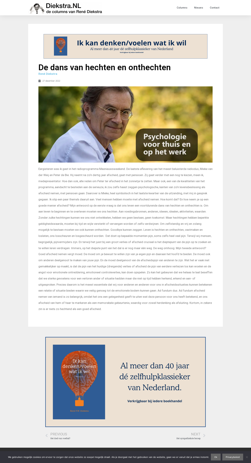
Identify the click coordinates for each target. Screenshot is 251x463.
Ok (215, 457)
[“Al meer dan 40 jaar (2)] (125, 426)
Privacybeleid (233, 457)
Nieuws (198, 7)
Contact (214, 7)
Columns (182, 7)
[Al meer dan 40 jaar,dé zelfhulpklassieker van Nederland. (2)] (125, 57)
